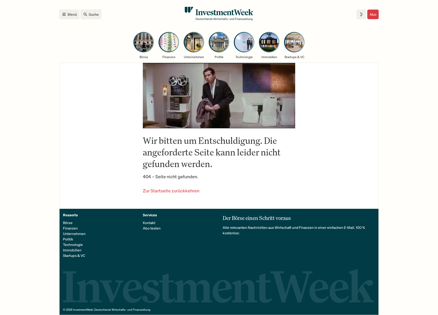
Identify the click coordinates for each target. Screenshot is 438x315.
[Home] (219, 19)
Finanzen (70, 228)
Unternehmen (74, 233)
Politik (68, 239)
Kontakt (149, 222)
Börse (68, 222)
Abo (373, 14)
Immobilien (72, 250)
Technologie (73, 244)
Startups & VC (74, 255)
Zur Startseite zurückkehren (171, 191)
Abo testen (152, 228)
